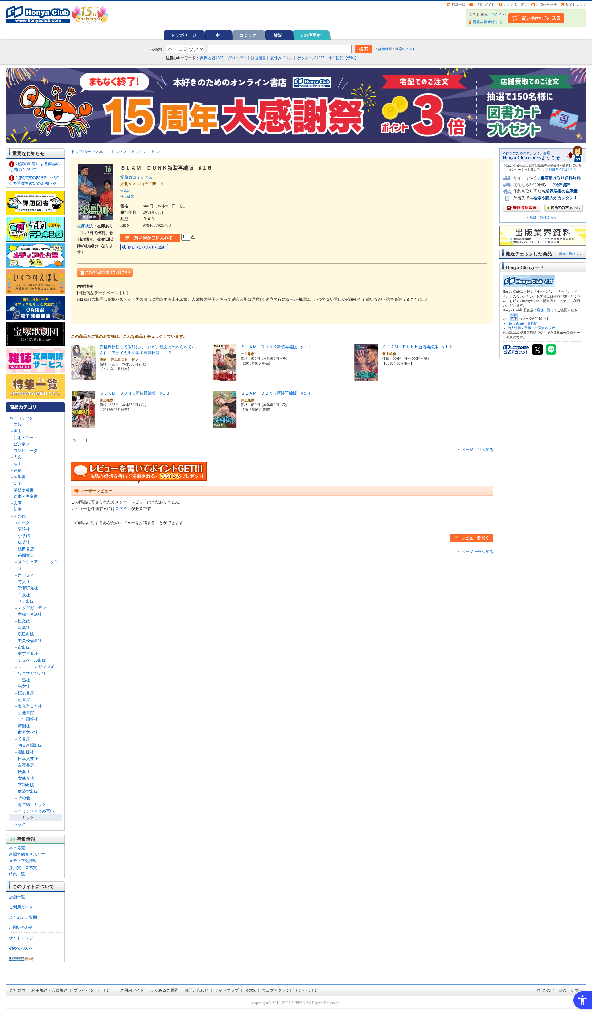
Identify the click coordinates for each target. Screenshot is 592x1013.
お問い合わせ (546, 4)
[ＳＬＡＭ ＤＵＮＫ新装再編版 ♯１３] (83, 424)
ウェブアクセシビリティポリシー (292, 990)
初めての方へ (21, 948)
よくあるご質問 (515, 4)
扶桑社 (24, 771)
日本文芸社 (28, 758)
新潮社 (24, 726)
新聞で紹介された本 (27, 854)
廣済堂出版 (28, 791)
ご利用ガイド (484, 4)
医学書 (20, 476)
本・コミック (21, 418)
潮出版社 (26, 752)
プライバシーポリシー (94, 990)
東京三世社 (28, 653)
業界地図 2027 (211, 58)
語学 (18, 483)
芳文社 (24, 581)
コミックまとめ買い (36, 811)
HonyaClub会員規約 (522, 323)
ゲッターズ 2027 (310, 58)
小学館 (24, 535)
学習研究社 (28, 588)
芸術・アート (26, 437)
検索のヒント (405, 49)
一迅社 (24, 680)
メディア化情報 (23, 860)
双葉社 (24, 627)
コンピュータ (26, 450)
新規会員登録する (487, 22)
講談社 (24, 529)
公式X (250, 990)
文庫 (18, 503)
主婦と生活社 (30, 614)
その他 (20, 516)
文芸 (18, 424)
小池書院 (26, 712)
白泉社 (24, 595)
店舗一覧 (458, 4)
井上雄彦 (127, 196)
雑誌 (278, 35)
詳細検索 (385, 49)
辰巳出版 (26, 634)
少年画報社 (28, 719)
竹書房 (24, 739)
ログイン (498, 14)
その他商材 (310, 35)
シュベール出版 (32, 660)
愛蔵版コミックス (138, 177)
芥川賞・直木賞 (23, 867)
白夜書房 (26, 765)
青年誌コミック (32, 804)
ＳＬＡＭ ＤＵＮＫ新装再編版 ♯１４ (276, 393)
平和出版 (26, 785)
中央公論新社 (30, 640)
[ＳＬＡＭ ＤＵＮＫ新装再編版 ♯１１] (224, 378)
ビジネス (22, 444)
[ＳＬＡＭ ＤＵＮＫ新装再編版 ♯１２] (366, 378)
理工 (18, 463)
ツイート (81, 440)
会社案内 (17, 990)
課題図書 (258, 58)
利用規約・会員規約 (49, 990)
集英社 (24, 542)
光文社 (24, 686)
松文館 (24, 621)
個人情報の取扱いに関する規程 (531, 328)
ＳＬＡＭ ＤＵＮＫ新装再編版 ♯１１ (276, 347)
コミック (248, 35)
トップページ (183, 35)
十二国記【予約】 (343, 58)
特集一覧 (17, 874)
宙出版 (24, 647)
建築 (18, 470)
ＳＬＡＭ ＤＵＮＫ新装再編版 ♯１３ (135, 393)
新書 (18, 509)
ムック (20, 824)
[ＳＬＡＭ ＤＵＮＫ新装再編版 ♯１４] (224, 424)
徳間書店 (26, 555)
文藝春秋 (26, 778)
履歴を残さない (571, 253)
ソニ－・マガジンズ (36, 666)
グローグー (237, 58)
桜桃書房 (26, 693)
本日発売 (17, 848)
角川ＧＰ (26, 575)
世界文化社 (28, 732)
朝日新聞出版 (30, 745)
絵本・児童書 (26, 496)
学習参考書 (24, 490)
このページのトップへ (562, 990)
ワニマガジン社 (32, 673)
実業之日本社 (30, 706)
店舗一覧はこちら (543, 217)
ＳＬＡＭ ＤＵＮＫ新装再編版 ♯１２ (417, 347)
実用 (18, 430)
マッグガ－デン (32, 608)
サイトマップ (575, 4)
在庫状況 (85, 226)
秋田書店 (26, 549)
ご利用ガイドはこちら (561, 169)
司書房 (24, 699)
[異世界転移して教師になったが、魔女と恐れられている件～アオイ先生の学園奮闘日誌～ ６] (83, 378)
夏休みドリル (281, 58)
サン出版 (26, 601)
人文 (18, 457)
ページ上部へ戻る (477, 449)
